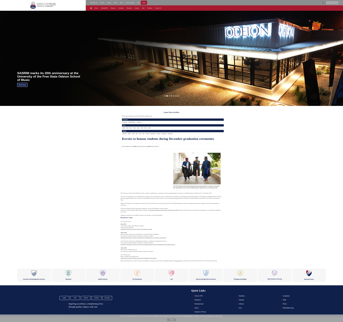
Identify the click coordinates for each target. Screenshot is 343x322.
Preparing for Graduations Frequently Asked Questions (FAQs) (164, 210)
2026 (149, 127)
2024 (142, 127)
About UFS (199, 296)
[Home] (91, 8)
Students (113, 8)
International (93, 2)
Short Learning (130, 2)
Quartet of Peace (200, 312)
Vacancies (107, 298)
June (140, 133)
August (147, 133)
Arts (138, 2)
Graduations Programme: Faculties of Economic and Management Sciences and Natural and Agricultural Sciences (148, 244)
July (144, 133)
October (159, 133)
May (137, 133)
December (170, 133)
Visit (75, 298)
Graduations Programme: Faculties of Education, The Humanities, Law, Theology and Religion (143, 237)
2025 (145, 127)
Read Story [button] (22, 85)
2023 (138, 127)
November (164, 133)
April (133, 133)
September (153, 133)
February (124, 133)
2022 (134, 127)
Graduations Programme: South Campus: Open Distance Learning (136, 229)
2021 (131, 127)
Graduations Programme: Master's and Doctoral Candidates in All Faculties (139, 258)
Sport (121, 2)
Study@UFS (104, 8)
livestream (177, 260)
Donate (102, 2)
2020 (127, 127)
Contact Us (158, 8)
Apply (144, 2)
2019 (123, 127)
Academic (121, 8)
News (115, 2)
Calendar (149, 8)
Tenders (96, 298)
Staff (143, 8)
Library (109, 2)
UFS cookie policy (188, 316)
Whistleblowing (288, 308)
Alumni (137, 8)
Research (129, 8)
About (96, 8)
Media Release (132, 122)
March (129, 133)
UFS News (124, 122)
